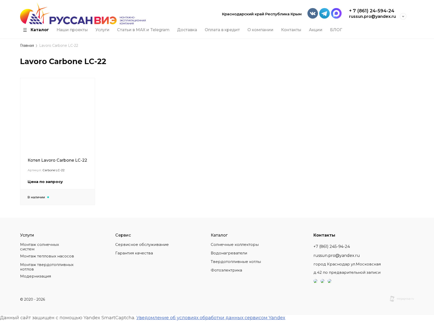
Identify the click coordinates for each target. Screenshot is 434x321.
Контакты (291, 30)
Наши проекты (72, 30)
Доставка (187, 30)
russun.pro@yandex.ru (372, 16)
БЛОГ (336, 30)
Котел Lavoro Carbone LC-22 (57, 160)
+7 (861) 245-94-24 (331, 246)
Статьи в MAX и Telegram (143, 30)
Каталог (40, 30)
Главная (27, 45)
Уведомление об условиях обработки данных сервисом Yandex (210, 317)
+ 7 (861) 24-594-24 (371, 11)
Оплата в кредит (222, 30)
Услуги (102, 30)
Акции (315, 30)
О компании (260, 30)
